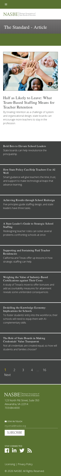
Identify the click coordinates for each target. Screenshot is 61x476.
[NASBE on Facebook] (7, 451)
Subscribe (14, 432)
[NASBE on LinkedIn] (14, 451)
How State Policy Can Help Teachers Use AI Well (29, 171)
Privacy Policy (25, 464)
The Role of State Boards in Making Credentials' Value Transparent (24, 339)
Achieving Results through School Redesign (29, 200)
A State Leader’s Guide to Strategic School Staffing (28, 225)
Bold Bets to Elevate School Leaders (24, 146)
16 (44, 370)
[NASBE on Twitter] (21, 451)
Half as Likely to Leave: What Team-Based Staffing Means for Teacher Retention (28, 102)
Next (7, 375)
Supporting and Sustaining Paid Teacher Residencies (26, 252)
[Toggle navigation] (6, 4)
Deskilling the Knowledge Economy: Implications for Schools (24, 309)
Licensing (10, 464)
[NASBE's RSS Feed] (29, 451)
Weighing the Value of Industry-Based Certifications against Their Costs (25, 278)
